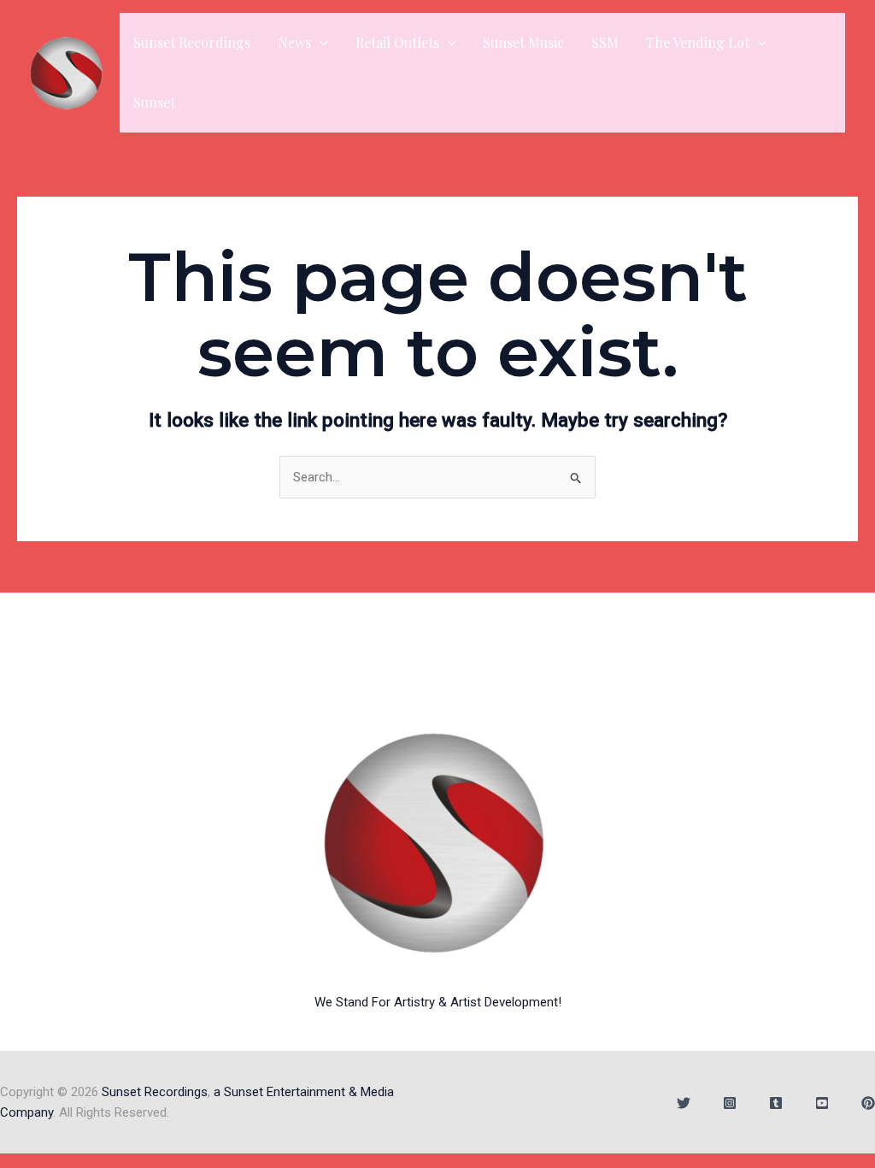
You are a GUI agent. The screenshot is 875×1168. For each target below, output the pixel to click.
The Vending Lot (697, 42)
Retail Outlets (397, 42)
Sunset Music (523, 42)
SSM (605, 42)
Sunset (154, 102)
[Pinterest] (868, 1103)
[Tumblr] (776, 1103)
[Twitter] (683, 1103)
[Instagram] (730, 1103)
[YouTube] (822, 1103)
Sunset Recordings (191, 42)
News (294, 42)
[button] (319, 42)
